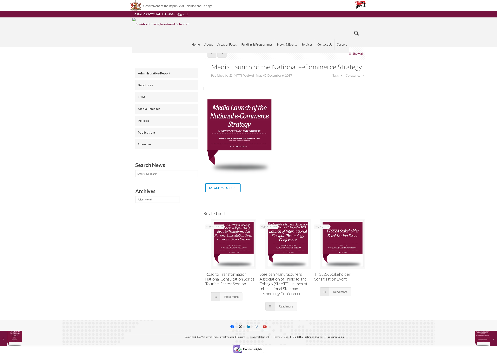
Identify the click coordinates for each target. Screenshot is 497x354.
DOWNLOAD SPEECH (222, 187)
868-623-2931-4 (148, 14)
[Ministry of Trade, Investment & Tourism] (160, 24)
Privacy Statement (259, 336)
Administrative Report (154, 73)
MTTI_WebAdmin (246, 75)
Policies (143, 120)
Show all (358, 53)
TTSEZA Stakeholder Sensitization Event (332, 276)
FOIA (141, 97)
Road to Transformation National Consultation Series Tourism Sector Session (230, 279)
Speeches (145, 144)
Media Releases (149, 109)
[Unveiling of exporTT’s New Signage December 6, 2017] (11, 338)
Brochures (145, 85)
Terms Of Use (281, 336)
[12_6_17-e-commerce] (239, 136)
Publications (147, 132)
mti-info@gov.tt (177, 14)
